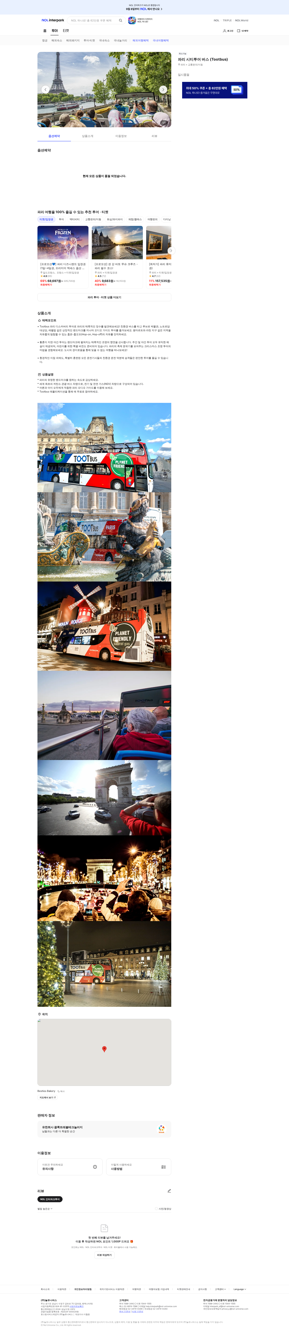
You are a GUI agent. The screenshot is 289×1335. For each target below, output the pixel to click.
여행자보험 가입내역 (159, 1289)
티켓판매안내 (183, 1289)
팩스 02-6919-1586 (128, 1306)
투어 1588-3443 (127, 1303)
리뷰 (154, 136)
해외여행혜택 (141, 40)
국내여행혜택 (161, 40)
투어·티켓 (89, 40)
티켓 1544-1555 (143, 1303)
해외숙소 (57, 40)
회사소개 (45, 1289)
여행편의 (153, 219)
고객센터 (219, 1289)
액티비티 (75, 219)
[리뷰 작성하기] (169, 1191)
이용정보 (121, 136)
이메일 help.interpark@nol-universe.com (158, 1306)
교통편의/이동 (93, 219)
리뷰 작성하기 (104, 1254)
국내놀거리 (120, 40)
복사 (62, 1091)
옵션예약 (54, 136)
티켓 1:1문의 (137, 1311)
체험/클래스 (135, 219)
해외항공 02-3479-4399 (130, 1309)
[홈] (44, 30)
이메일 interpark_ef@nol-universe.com (221, 1306)
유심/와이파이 (115, 219)
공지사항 (202, 1289)
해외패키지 (73, 40)
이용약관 (62, 1289)
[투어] (54, 30)
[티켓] (66, 30)
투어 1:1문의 (124, 1311)
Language (239, 1289)
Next (171, 250)
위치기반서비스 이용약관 (112, 1289)
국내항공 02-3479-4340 (156, 1309)
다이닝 (167, 219)
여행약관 (136, 1289)
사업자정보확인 (77, 1306)
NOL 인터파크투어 (50, 1199)
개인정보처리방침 (83, 1289)
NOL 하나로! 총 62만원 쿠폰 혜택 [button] (91, 20)
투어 (61, 219)
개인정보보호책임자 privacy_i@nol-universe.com (225, 1309)
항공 (44, 40)
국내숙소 (104, 40)
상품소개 (87, 136)
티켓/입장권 (46, 219)
